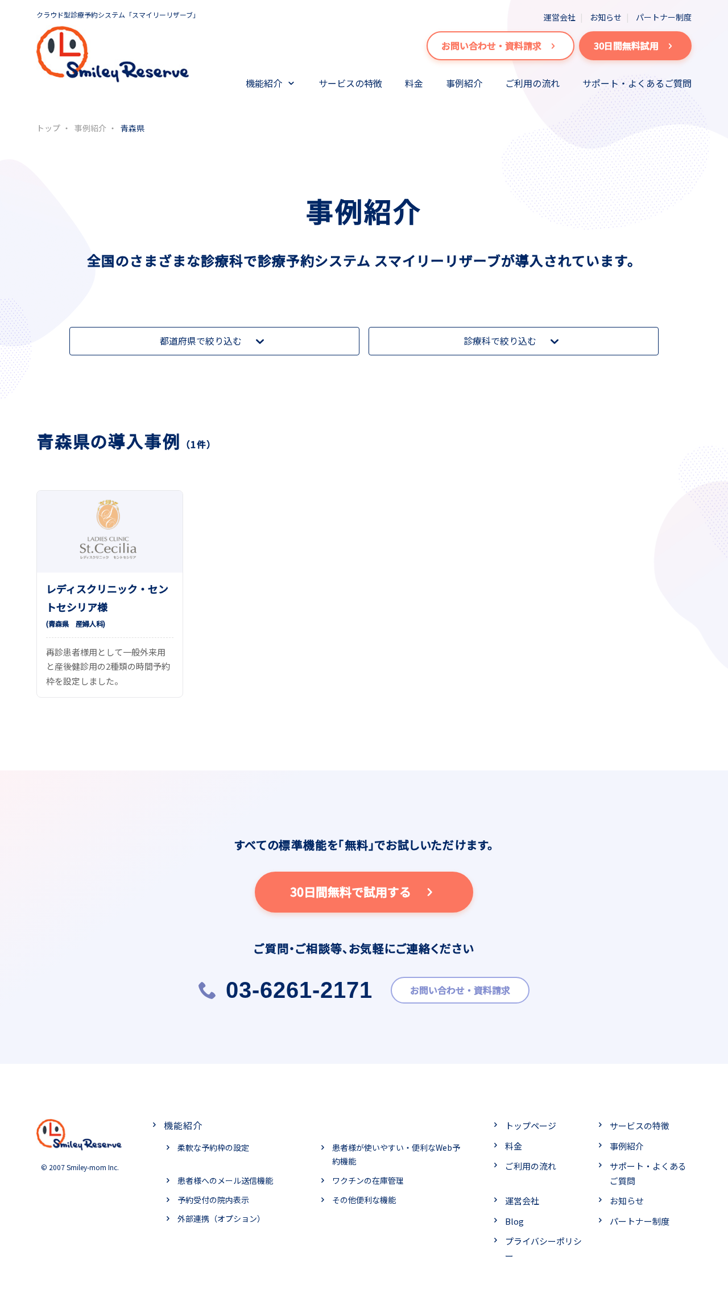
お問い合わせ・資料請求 (491, 45)
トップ (48, 128)
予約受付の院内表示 (213, 1199)
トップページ (530, 1125)
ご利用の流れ (532, 83)
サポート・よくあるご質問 (637, 83)
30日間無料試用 (626, 45)
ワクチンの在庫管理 (368, 1180)
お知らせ (606, 17)
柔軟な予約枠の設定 (213, 1147)
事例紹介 (464, 83)
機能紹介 (264, 83)
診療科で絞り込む (500, 340)
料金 (414, 83)
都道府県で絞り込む (201, 340)
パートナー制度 (664, 17)
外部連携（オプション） (221, 1218)
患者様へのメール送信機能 (225, 1180)
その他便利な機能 (364, 1199)
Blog (514, 1221)
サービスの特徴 (350, 83)
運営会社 (560, 17)
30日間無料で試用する (350, 891)
